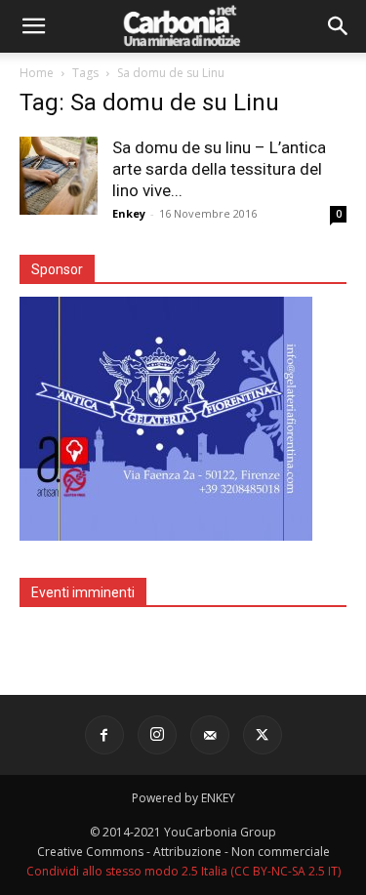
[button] (33, 26)
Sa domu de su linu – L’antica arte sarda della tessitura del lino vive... (219, 169)
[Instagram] (157, 734)
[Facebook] (104, 734)
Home (37, 72)
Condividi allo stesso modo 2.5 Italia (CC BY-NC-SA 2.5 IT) (183, 871)
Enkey (128, 213)
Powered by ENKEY (183, 798)
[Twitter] (262, 734)
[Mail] (209, 734)
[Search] (338, 26)
